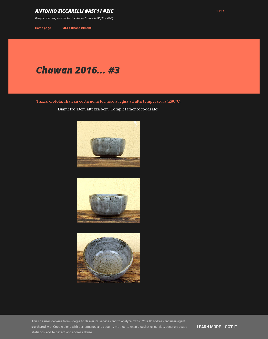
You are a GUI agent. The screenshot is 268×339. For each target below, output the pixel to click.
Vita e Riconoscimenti (77, 28)
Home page (43, 28)
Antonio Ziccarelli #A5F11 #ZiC (74, 11)
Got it (231, 326)
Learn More (209, 326)
